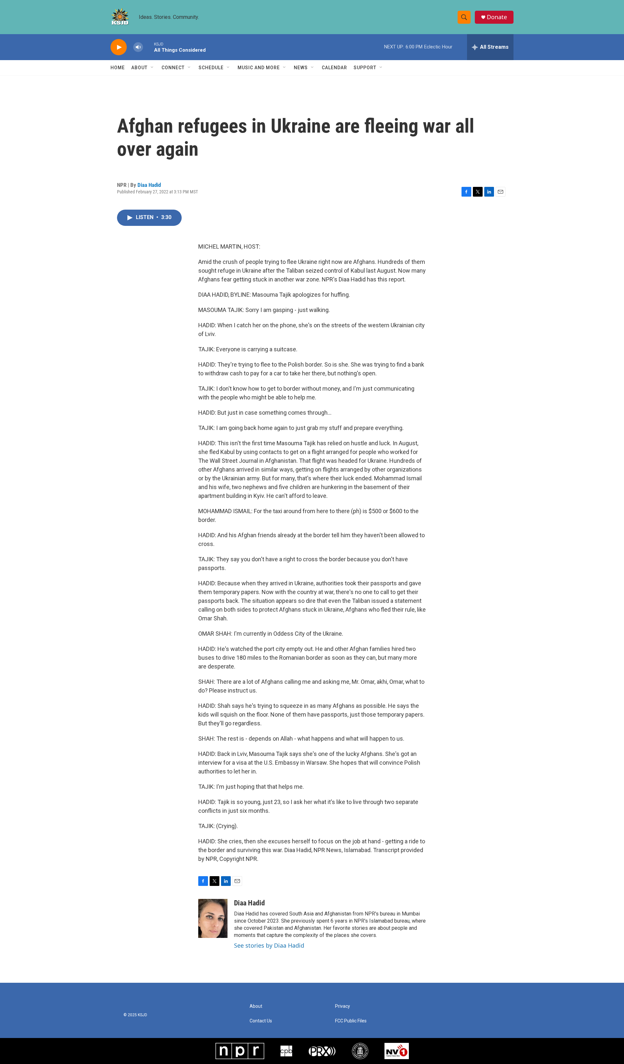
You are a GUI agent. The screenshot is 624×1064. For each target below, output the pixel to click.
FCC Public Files (351, 1021)
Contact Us (261, 1021)
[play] (118, 47)
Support (365, 67)
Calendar (334, 67)
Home (117, 67)
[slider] (149, 47)
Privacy (342, 1006)
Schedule (211, 67)
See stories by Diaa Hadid (269, 945)
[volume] (138, 47)
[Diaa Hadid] (213, 918)
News (301, 67)
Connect (173, 67)
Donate (497, 17)
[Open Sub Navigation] (152, 67)
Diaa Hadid (149, 185)
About (139, 67)
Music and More (259, 67)
